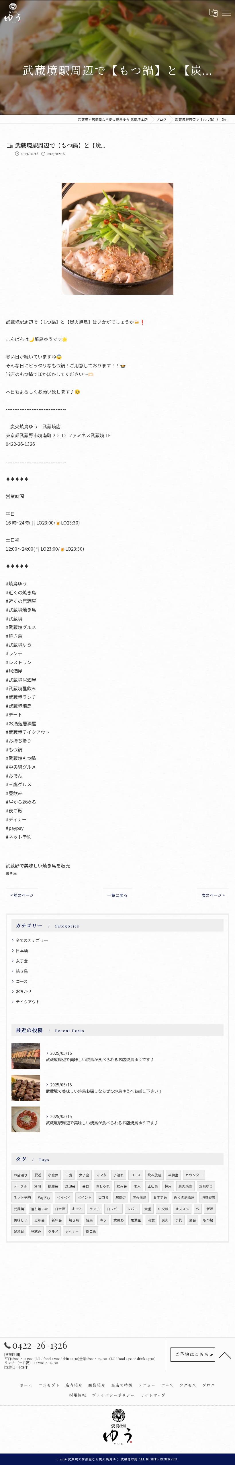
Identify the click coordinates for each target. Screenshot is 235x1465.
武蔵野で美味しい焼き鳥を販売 (38, 865)
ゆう (103, 1220)
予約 (178, 1220)
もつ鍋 (208, 1220)
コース (22, 981)
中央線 (163, 1208)
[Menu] (226, 12)
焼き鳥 (11, 873)
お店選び (21, 1175)
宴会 (192, 1220)
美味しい (21, 1220)
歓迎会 (53, 1186)
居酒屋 (136, 1220)
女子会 (22, 960)
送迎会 (70, 1186)
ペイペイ (64, 1197)
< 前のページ (22, 895)
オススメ (182, 1208)
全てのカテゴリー (32, 940)
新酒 (209, 1208)
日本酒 (22, 950)
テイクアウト (28, 1002)
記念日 (19, 1231)
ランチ (94, 1208)
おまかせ (24, 991)
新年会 (57, 1220)
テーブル (20, 1186)
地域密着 (208, 1197)
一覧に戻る (117, 895)
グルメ (53, 1231)
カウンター (194, 1175)
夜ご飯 (91, 1231)
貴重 (147, 1208)
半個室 (173, 1175)
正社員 (153, 1186)
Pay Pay (44, 1197)
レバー (132, 1208)
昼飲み (36, 1231)
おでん (77, 1208)
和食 (151, 1220)
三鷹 (68, 1175)
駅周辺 (120, 1197)
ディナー (72, 1231)
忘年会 (39, 1220)
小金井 (53, 1175)
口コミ (103, 1197)
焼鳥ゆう (206, 1186)
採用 (168, 1186)
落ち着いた (39, 1208)
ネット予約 (22, 1197)
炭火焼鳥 (139, 1197)
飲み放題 (154, 1175)
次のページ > (213, 895)
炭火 (165, 1220)
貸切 (37, 1186)
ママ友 (101, 1175)
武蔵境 (19, 1208)
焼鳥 (89, 1220)
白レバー (113, 1208)
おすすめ (160, 1197)
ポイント (84, 1197)
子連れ (118, 1175)
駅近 (37, 1175)
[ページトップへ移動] (225, 1354)
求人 (137, 1186)
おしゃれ (103, 1186)
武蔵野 (118, 1220)
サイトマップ (153, 1395)
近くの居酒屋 (184, 1197)
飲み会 (122, 1186)
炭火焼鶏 (185, 1186)
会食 (85, 1186)
